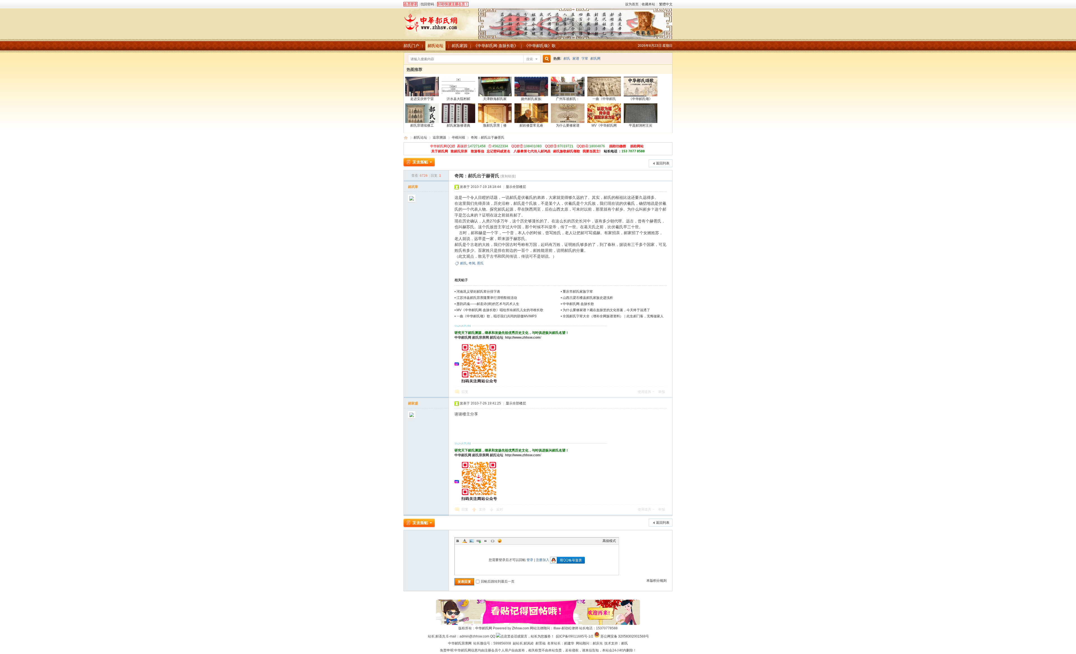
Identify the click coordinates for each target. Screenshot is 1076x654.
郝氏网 (595, 58)
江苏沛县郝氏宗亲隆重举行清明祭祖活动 (486, 298)
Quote (485, 541)
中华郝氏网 (462, 337)
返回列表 (662, 163)
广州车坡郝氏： (567, 99)
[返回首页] (538, 20)
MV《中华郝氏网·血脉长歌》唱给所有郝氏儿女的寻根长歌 (499, 310)
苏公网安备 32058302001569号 (624, 636)
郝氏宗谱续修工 (422, 125)
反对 (499, 509)
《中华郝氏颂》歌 (540, 45)
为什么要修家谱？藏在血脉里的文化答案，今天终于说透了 (606, 310)
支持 (482, 509)
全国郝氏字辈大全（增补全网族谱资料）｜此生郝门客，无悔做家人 (613, 316)
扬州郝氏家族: (531, 99)
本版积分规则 (656, 581)
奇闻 (472, 263)
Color (464, 541)
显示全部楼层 (516, 187)
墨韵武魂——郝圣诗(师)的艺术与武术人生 (487, 304)
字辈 (584, 58)
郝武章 (413, 187)
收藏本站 (648, 4)
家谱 (575, 58)
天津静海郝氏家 (495, 99)
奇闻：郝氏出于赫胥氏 (487, 137)
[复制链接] (508, 176)
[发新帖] (419, 162)
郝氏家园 (459, 45)
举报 (661, 392)
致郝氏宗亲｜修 (495, 125)
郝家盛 (413, 403)
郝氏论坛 (435, 45)
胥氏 (480, 263)
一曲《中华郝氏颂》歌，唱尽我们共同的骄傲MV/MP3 (496, 316)
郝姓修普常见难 (531, 125)
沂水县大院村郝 (458, 99)
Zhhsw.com (520, 628)
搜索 (529, 59)
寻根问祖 (458, 137)
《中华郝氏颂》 (640, 99)
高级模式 (609, 541)
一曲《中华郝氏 (604, 99)
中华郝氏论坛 (406, 138)
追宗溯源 (439, 137)
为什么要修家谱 (567, 125)
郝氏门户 (411, 45)
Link (478, 541)
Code (492, 541)
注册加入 (542, 560)
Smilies (499, 541)
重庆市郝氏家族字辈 (578, 292)
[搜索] (546, 59)
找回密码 (427, 4)
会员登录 (410, 4)
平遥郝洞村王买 (640, 125)
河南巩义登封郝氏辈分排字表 (478, 292)
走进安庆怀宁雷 (422, 99)
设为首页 (632, 4)
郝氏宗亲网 (480, 337)
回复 (465, 392)
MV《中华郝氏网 (604, 125)
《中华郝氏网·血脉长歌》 (496, 45)
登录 (530, 560)
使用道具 (644, 392)
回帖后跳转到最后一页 (497, 581)
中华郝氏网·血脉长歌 (578, 304)
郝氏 (566, 58)
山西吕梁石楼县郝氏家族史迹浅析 (588, 298)
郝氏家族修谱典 (458, 125)
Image (471, 541)
